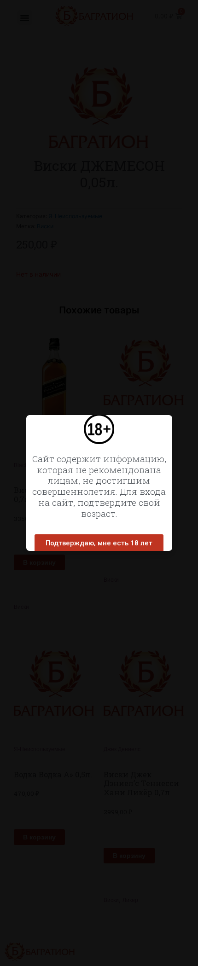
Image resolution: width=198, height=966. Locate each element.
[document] (99, 483)
